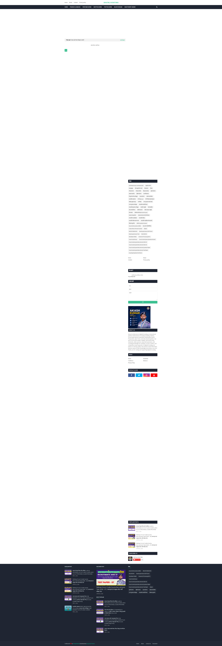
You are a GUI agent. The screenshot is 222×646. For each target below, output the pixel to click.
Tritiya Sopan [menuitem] (108, 7)
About (70, 2)
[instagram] (146, 375)
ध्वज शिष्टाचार (146, 193)
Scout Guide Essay (133, 239)
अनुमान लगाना (148, 185)
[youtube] (154, 375)
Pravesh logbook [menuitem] (75, 7)
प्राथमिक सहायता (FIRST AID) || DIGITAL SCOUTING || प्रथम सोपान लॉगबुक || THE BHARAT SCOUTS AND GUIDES (82, 608)
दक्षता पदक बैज (131, 193)
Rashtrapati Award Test (134, 234)
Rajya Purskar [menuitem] (118, 7)
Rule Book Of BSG (132, 236)
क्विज (151, 188)
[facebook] (131, 375)
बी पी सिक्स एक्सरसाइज (150, 199)
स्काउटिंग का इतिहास (133, 217)
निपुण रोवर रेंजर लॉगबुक (133, 196)
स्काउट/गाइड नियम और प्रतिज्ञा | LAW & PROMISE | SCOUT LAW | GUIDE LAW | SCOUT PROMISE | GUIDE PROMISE (146, 527)
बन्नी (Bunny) (140, 199)
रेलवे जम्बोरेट (150, 207)
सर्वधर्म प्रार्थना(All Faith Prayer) (141, 212)
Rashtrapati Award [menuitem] (130, 7)
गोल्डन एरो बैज (138, 191)
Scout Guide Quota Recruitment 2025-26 (138, 244)
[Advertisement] (111, 24)
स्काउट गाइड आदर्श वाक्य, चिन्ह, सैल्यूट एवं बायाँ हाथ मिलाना (114, 629)
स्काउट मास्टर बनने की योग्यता (143, 215)
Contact (76, 2)
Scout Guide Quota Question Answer (147, 239)
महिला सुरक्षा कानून (132, 201)
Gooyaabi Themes (91, 643)
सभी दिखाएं (122, 40)
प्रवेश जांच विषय (150, 196)
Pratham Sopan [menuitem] (87, 7)
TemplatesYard (76, 643)
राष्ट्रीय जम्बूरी (143, 207)
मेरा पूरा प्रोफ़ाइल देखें (131, 276)
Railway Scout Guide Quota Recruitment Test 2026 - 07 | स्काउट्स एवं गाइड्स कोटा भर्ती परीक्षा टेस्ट (146, 545)
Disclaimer (145, 358)
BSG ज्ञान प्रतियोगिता (147, 226)
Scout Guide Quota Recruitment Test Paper (138, 250)
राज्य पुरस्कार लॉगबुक (133, 204)
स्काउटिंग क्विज (142, 217)
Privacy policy (82, 2)
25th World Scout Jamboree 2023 (136, 185)
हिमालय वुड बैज (132, 223)
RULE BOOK (144, 234)
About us (145, 360)
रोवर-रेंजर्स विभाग (132, 209)
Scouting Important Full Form (135, 253)
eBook (145, 228)
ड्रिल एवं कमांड (146, 191)
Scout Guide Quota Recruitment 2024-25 (138, 242)
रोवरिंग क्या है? (139, 209)
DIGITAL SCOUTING (111, 2)
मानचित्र (139, 201)
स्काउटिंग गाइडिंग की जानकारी (146, 220)
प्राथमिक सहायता (132, 199)
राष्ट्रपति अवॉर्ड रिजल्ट (143, 204)
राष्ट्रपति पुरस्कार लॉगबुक (133, 207)
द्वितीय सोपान (139, 193)
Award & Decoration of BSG (135, 226)
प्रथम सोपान (142, 196)
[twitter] (139, 375)
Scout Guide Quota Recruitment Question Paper (139, 247)
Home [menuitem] (66, 7)
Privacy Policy (131, 363)
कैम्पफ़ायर (146, 188)
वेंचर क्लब (131, 212)
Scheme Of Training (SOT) (144, 236)
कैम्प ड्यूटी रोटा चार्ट (138, 188)
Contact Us (148, 643)
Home (66, 2)
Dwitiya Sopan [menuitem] (98, 7)
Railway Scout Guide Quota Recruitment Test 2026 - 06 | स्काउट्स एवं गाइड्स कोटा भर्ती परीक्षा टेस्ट (146, 536)
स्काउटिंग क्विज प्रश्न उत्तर (134, 220)
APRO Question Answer (142, 223)
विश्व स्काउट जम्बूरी (148, 209)
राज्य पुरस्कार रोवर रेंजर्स (148, 201)
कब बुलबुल (131, 188)
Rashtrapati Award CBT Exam (145, 231)
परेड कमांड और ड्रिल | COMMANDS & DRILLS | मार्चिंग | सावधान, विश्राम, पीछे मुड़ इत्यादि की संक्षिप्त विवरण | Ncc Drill (114, 611)
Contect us (130, 360)
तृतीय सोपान (153, 191)
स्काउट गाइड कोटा (132, 215)
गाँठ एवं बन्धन (131, 191)
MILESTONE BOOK (133, 231)
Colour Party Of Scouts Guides (135, 228)
